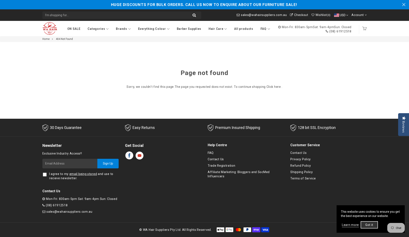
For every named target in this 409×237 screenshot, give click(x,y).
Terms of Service (303, 178)
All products (243, 28)
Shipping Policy (301, 172)
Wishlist (323, 15)
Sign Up (108, 163)
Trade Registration (221, 165)
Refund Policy (300, 165)
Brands (121, 28)
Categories (96, 28)
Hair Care (216, 28)
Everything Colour (152, 28)
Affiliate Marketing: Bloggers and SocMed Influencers (239, 174)
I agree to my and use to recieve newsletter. (81, 176)
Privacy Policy (300, 159)
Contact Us (216, 159)
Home (46, 39)
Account (358, 15)
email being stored (83, 174)
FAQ (263, 28)
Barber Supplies (189, 28)
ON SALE (74, 28)
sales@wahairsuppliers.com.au (264, 15)
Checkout (301, 15)
